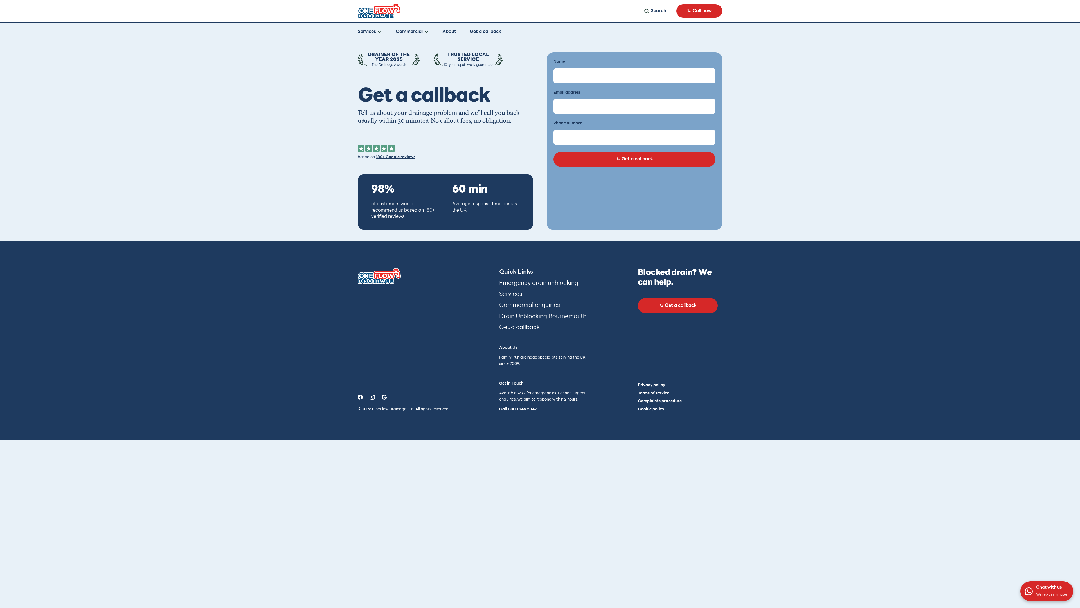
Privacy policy (651, 385)
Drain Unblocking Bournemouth (542, 316)
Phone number (568, 123)
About (449, 32)
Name (559, 62)
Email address (567, 93)
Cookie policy (651, 409)
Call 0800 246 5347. (518, 409)
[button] (370, 32)
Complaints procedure (660, 401)
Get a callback (485, 32)
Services (510, 294)
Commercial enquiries (529, 305)
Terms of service (653, 393)
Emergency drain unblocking (538, 283)
